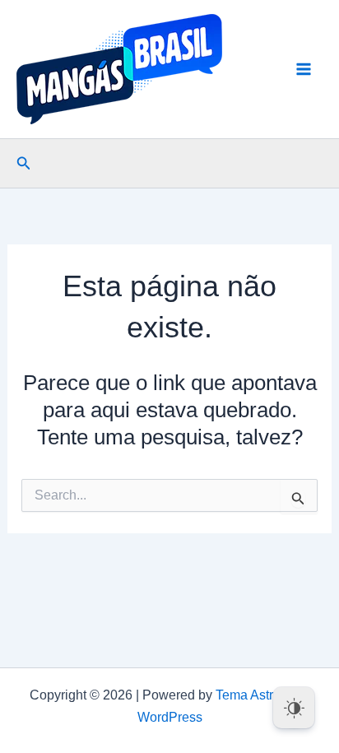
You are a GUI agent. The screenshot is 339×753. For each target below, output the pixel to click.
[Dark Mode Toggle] (293, 707)
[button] (23, 163)
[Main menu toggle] (304, 69)
